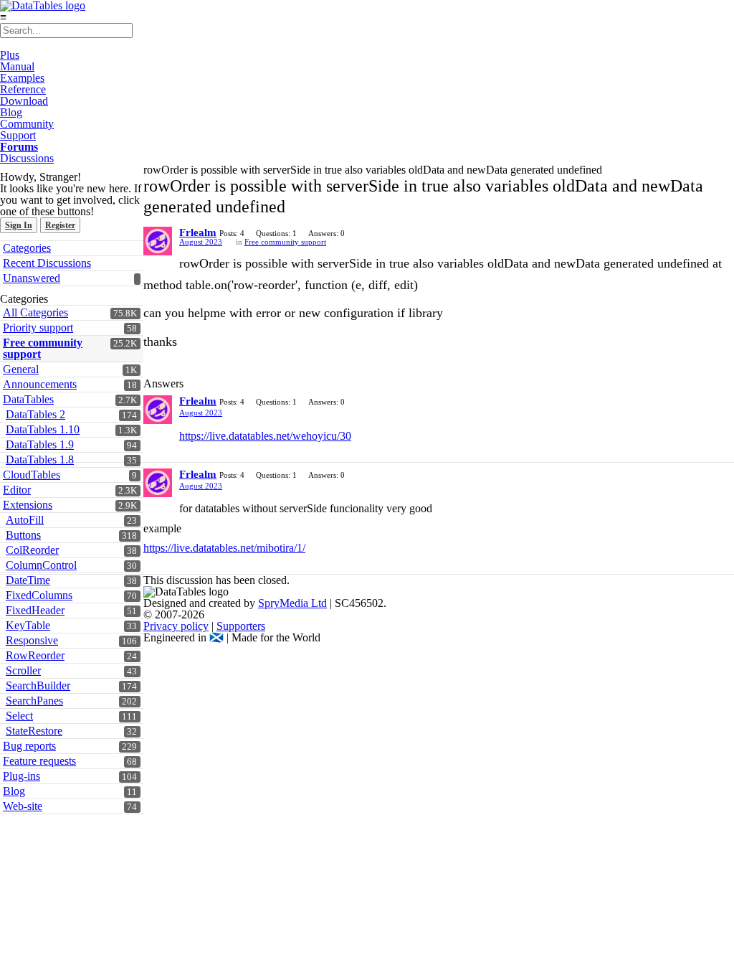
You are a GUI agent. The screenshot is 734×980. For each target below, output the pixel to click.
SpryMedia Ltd (292, 603)
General (21, 369)
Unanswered (31, 278)
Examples (22, 78)
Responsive (32, 640)
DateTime (28, 580)
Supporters (240, 626)
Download (24, 101)
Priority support (38, 327)
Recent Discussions (47, 263)
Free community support (42, 348)
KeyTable (28, 625)
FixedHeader (35, 610)
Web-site (22, 806)
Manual (17, 66)
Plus (9, 55)
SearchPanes (34, 700)
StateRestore (34, 731)
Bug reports (29, 746)
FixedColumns (39, 595)
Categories (27, 248)
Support (18, 135)
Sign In (18, 225)
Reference (23, 89)
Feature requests (39, 761)
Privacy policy (176, 626)
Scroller (23, 670)
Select (19, 716)
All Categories (35, 312)
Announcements (40, 384)
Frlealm (197, 232)
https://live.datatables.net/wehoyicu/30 (265, 436)
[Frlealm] (157, 241)
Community (27, 124)
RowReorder (35, 655)
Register (60, 225)
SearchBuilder (38, 685)
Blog (11, 112)
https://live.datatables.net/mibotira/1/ (224, 548)
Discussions (27, 158)
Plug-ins (21, 776)
